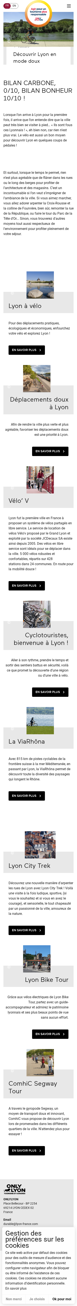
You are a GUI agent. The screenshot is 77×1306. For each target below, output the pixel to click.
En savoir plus (24, 350)
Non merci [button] (14, 1299)
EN (14, 5)
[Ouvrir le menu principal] (69, 6)
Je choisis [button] (37, 1299)
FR (7, 5)
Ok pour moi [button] (61, 1299)
